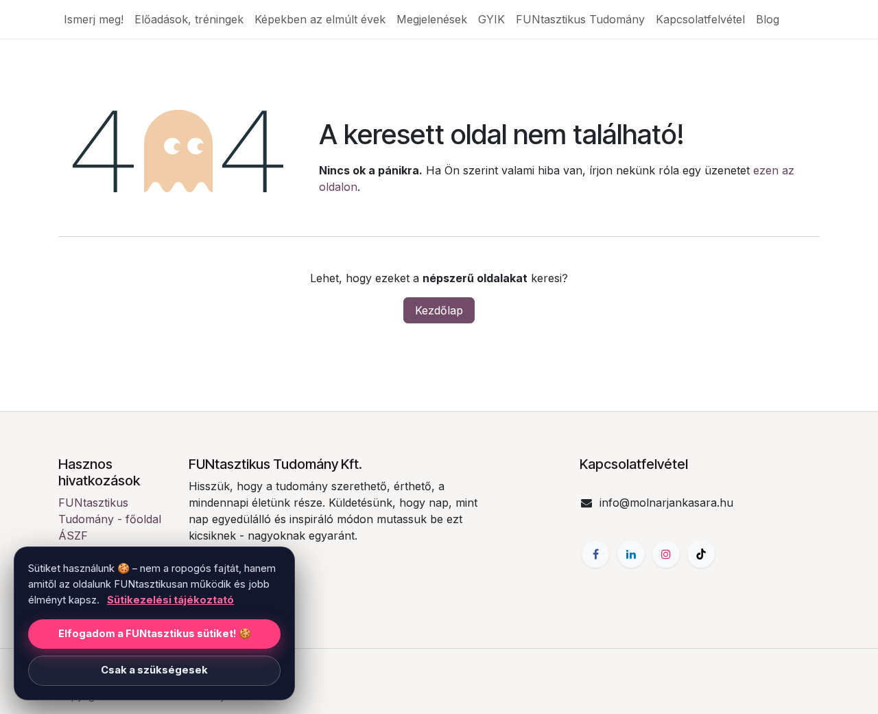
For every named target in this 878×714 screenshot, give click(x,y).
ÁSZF (73, 535)
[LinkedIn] (631, 554)
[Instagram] (666, 554)
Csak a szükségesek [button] (154, 670)
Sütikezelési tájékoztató (170, 600)
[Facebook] (595, 554)
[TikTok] (701, 554)
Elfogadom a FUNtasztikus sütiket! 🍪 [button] (154, 633)
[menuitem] (93, 19)
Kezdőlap (439, 310)
